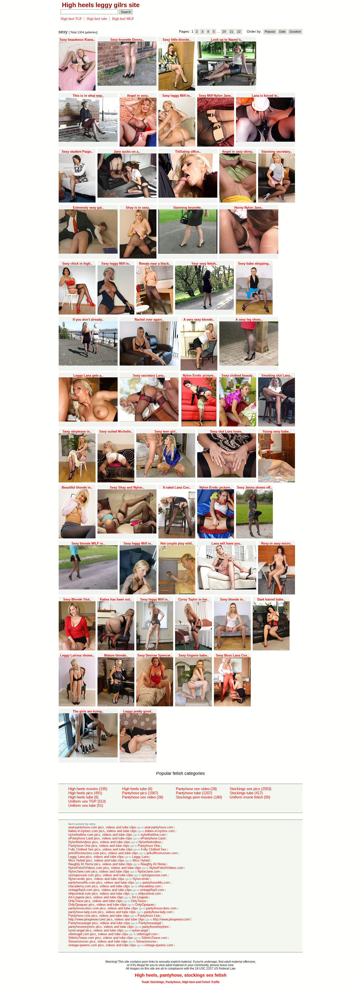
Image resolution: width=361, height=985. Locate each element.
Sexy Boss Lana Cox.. (232, 655)
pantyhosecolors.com (161, 908)
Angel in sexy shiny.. (238, 151)
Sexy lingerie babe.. (194, 655)
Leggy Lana (140, 857)
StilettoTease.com (154, 938)
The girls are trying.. (88, 711)
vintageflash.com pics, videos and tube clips (100, 890)
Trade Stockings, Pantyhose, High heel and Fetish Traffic (180, 982)
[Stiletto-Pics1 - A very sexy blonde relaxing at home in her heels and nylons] (198, 369)
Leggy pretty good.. (138, 711)
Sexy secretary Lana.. (149, 375)
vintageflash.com (152, 890)
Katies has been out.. (116, 599)
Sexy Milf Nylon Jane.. (216, 95)
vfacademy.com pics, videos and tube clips (99, 886)
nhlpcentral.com (149, 893)
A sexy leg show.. (249, 319)
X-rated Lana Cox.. (177, 487)
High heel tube (97, 19)
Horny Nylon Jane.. (248, 207)
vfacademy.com (149, 886)
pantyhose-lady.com (158, 912)
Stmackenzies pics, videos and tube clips (98, 941)
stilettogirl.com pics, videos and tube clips (98, 934)
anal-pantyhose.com (158, 827)
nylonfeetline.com (153, 834)
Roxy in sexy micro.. (276, 543)
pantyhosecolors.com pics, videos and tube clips (103, 908)
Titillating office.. (188, 151)
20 (224, 31)
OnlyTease (138, 901)
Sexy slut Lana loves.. (226, 431)
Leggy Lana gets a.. (88, 375)
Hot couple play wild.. (177, 543)
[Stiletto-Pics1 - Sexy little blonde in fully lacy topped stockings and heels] (176, 89)
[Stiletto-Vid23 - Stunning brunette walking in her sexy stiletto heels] (187, 252)
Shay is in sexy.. (138, 207)
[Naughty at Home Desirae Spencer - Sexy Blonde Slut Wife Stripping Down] (77, 649)
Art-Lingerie (140, 897)
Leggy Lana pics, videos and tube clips (96, 857)
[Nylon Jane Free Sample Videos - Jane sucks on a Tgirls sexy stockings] (126, 196)
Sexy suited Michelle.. (116, 431)
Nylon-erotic (141, 879)
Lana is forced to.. (265, 95)
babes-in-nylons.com (160, 831)
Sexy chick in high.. (77, 263)
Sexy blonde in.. (232, 599)
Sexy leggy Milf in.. (177, 95)
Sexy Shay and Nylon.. (127, 487)
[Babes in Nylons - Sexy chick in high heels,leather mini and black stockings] (77, 313)
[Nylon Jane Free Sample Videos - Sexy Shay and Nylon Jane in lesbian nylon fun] (126, 532)
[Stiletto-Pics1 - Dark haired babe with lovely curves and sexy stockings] (271, 649)
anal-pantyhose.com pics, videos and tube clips (102, 827)
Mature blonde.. (116, 655)
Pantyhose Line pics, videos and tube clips (98, 915)
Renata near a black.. (155, 263)
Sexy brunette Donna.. (127, 39)
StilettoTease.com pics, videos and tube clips (100, 938)
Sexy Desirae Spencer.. (154, 655)
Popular (270, 31)
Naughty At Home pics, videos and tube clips (100, 864)
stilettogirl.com (147, 934)
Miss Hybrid (141, 860)
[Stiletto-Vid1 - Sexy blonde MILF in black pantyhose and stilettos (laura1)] (88, 588)
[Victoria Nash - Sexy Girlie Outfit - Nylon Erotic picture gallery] (215, 537)
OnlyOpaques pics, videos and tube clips (97, 904)
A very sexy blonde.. (198, 319)
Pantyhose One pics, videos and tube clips (98, 846)
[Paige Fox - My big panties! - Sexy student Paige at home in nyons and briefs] (77, 201)
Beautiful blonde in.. (77, 487)
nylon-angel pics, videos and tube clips (96, 930)
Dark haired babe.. (271, 599)
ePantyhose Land (152, 838)
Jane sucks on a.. (127, 151)
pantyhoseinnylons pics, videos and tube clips (101, 927)
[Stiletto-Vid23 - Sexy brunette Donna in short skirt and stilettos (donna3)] (126, 84)
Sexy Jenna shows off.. (254, 487)
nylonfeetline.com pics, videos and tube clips (100, 834)
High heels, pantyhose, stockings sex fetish (180, 975)
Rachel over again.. (149, 319)
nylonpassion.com (154, 875)
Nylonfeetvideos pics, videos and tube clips (99, 842)
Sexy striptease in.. (77, 431)
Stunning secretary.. (276, 151)
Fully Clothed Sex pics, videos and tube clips (100, 849)
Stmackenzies (146, 941)
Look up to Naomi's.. (227, 39)
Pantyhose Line (149, 915)
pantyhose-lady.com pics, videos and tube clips (102, 912)
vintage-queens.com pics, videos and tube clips (102, 945)
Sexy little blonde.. (177, 39)
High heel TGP (71, 19)
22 (239, 31)
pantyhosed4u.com (156, 882)
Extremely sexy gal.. (88, 207)
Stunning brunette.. (188, 207)
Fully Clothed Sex (153, 849)
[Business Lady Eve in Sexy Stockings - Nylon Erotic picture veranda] (198, 425)
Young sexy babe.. (277, 431)
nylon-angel (140, 930)
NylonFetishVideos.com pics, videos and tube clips (104, 868)
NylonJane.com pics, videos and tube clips (98, 871)
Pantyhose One (149, 846)
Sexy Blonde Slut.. (77, 599)
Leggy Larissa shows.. (77, 655)
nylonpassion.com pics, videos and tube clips (100, 875)
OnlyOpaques (144, 904)
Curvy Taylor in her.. (193, 599)
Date (282, 31)
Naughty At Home (153, 864)
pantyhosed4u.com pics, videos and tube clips (101, 882)
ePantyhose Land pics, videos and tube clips (100, 838)
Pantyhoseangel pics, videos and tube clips (99, 923)
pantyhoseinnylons (155, 927)
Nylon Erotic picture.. (199, 375)
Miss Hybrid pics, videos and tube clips (96, 860)
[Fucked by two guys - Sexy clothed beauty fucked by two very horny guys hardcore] (237, 425)
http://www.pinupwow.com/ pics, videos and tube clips (106, 919)
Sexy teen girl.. (165, 431)
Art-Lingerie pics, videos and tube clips (96, 897)
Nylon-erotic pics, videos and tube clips (96, 879)
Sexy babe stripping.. (254, 263)
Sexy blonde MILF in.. (88, 543)
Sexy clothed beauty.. (238, 375)
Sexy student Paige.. (77, 151)
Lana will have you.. (226, 543)
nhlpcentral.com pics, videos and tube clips (99, 893)
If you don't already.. (88, 319)
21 (231, 31)
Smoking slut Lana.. (276, 375)
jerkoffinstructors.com (162, 853)
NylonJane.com (149, 871)
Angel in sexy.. (138, 95)
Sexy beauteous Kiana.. (77, 39)
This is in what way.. (88, 95)
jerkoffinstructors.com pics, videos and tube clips (103, 853)
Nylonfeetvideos (150, 842)
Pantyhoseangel (150, 923)
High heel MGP (123, 19)
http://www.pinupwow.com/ (171, 919)
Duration (295, 31)
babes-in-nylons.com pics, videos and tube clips (102, 831)
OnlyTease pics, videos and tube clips (95, 901)
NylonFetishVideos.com (166, 868)
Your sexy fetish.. (204, 263)
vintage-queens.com (158, 945)
